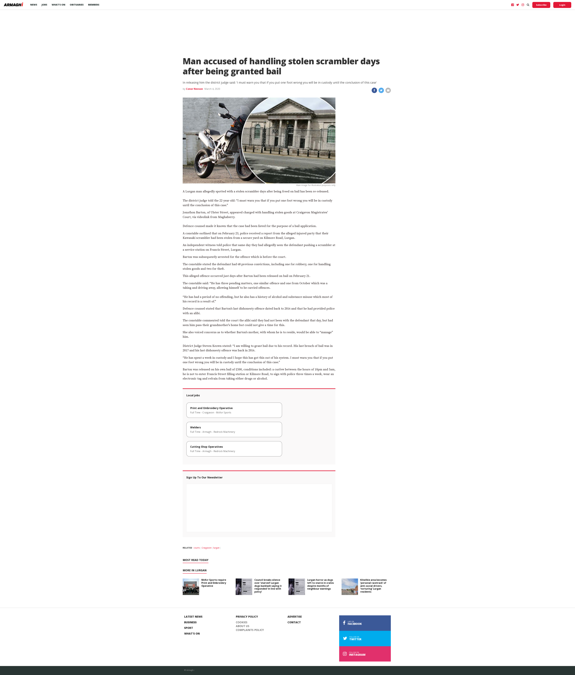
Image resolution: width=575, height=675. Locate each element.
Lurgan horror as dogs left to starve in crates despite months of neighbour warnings (320, 584)
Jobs (44, 4)
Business (190, 622)
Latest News (193, 616)
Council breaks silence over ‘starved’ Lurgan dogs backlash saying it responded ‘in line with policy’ (268, 585)
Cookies (241, 622)
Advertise (295, 616)
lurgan (216, 547)
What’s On (58, 4)
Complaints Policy (250, 630)
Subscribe (541, 4)
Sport (188, 628)
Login (562, 4)
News (33, 4)
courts (197, 547)
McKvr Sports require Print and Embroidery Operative (213, 582)
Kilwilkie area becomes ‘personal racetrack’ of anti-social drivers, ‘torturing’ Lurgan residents (373, 585)
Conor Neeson (194, 88)
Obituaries (77, 4)
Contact (294, 622)
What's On (192, 633)
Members (93, 4)
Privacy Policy (247, 616)
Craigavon (207, 547)
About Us (242, 626)
